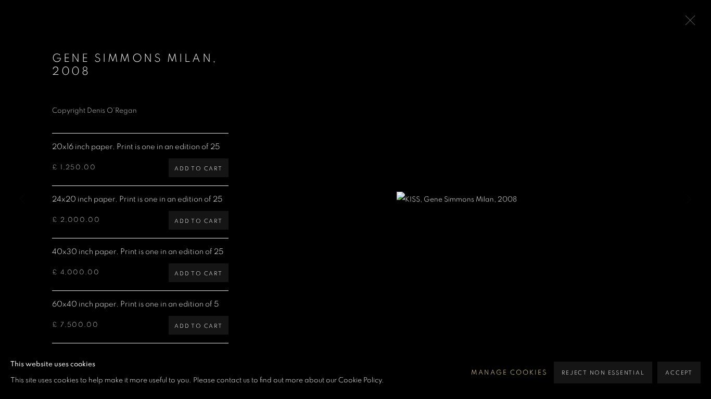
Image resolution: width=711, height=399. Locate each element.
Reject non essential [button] (603, 373)
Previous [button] (22, 199)
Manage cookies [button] (509, 372)
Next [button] (688, 199)
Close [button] (687, 23)
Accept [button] (679, 373)
